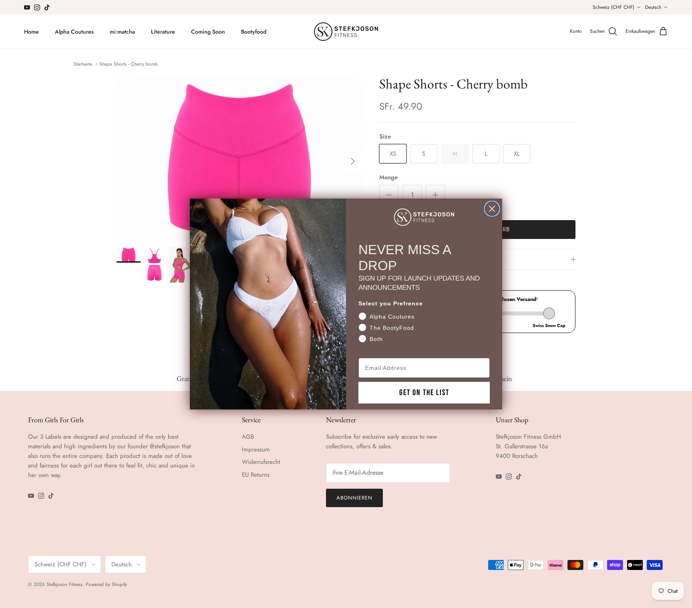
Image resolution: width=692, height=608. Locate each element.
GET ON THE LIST (424, 392)
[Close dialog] (492, 209)
